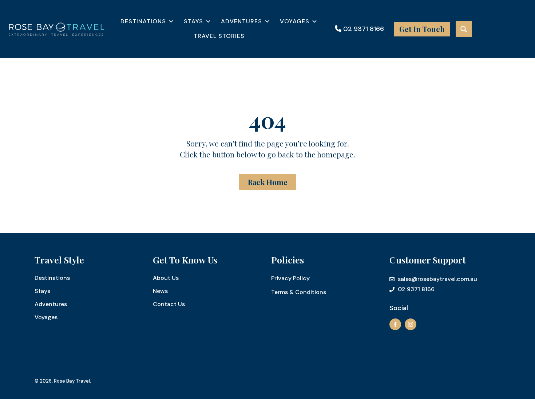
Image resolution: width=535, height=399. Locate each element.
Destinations (143, 21)
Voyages (294, 21)
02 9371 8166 (362, 28)
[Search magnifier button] (464, 29)
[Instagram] (410, 324)
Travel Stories (219, 36)
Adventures (241, 21)
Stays (193, 21)
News (160, 291)
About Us (166, 278)
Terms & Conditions (298, 292)
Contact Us (169, 304)
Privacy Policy (290, 278)
